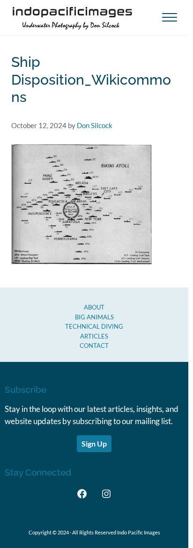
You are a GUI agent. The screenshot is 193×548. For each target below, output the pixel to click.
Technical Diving (94, 326)
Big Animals (94, 317)
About (94, 307)
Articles (94, 336)
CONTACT (94, 345)
